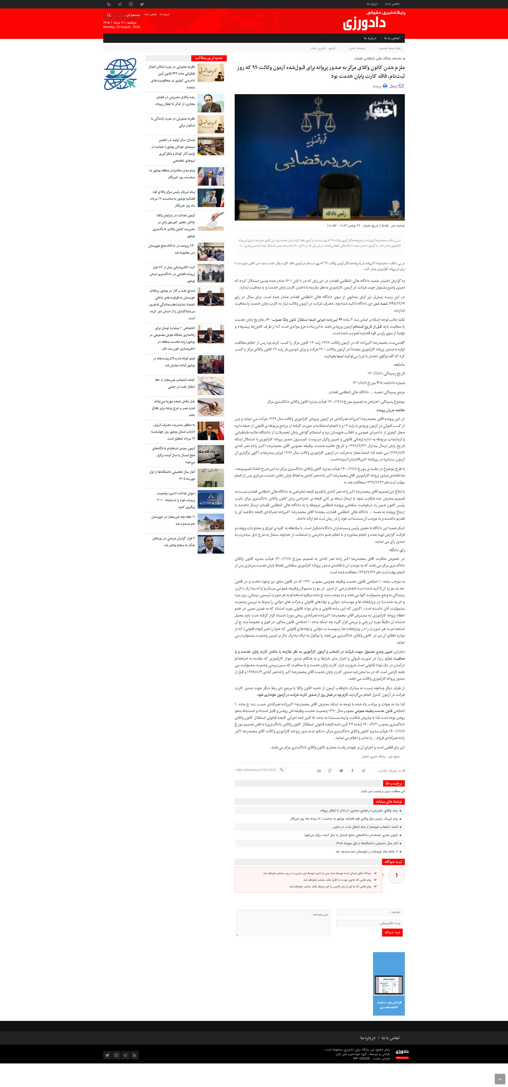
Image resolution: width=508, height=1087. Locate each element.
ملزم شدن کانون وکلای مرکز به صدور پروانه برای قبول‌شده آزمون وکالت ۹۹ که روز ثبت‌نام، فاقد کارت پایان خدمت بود (321, 72)
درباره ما (372, 3)
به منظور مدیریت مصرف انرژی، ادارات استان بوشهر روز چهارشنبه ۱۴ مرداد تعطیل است (173, 432)
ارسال (393, 86)
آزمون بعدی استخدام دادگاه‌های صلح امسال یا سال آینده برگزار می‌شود (351, 835)
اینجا (340, 356)
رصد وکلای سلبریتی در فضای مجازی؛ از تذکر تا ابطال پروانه (359, 810)
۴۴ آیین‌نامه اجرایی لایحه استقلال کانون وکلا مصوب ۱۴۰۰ (304, 320)
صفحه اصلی (357, 48)
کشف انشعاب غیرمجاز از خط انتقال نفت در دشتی (366, 826)
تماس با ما (392, 3)
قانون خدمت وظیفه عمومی (374, 711)
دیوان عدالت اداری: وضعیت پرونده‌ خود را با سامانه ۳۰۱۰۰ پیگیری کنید (176, 500)
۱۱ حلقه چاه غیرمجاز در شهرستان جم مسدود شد (367, 851)
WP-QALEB (362, 1058)
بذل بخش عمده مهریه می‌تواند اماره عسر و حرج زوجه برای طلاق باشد (173, 408)
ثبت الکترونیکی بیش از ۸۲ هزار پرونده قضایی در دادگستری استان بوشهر (172, 274)
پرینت (378, 85)
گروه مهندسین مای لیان (351, 1054)
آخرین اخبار (318, 48)
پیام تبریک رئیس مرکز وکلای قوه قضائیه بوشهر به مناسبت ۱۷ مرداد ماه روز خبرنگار (345, 818)
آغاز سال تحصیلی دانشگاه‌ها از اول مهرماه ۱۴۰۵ (367, 843)
